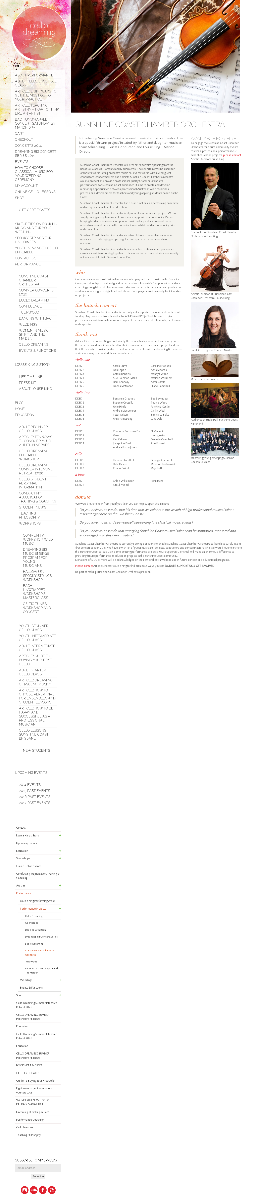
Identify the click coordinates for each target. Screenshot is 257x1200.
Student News (32, 507)
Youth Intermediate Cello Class (37, 638)
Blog (19, 403)
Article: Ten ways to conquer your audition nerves (35, 441)
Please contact (84, 566)
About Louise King (35, 389)
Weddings (28, 324)
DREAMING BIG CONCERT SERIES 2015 (35, 154)
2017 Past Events (34, 803)
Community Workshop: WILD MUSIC (38, 539)
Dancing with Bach (36, 318)
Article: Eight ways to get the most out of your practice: (35, 95)
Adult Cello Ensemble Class (36, 83)
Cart (19, 133)
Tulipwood (29, 312)
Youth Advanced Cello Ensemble (36, 250)
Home (20, 409)
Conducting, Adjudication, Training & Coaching (37, 497)
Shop (19, 198)
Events (22, 162)
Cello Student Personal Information (32, 483)
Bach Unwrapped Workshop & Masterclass (35, 592)
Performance (28, 264)
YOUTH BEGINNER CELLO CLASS (34, 628)
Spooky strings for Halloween (33, 240)
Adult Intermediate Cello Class (37, 648)
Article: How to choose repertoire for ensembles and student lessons (37, 696)
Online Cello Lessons (35, 192)
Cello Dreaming (34, 344)
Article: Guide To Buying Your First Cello (35, 660)
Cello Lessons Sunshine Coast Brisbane (34, 734)
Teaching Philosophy (29, 515)
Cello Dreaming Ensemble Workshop (34, 455)
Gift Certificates (34, 210)
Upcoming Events (31, 773)
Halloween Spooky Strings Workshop (37, 576)
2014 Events (30, 785)
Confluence (30, 306)
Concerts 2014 (28, 146)
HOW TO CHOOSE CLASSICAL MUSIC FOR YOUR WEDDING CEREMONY (34, 174)
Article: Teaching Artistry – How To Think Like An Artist (37, 109)
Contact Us (26, 258)
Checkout (24, 139)
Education (24, 415)
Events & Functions (37, 351)
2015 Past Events (34, 791)
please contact (232, 155)
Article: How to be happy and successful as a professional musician (36, 716)
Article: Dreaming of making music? (36, 682)
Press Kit (27, 383)
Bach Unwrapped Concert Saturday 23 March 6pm (35, 123)
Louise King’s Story (32, 365)
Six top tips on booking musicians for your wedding (36, 228)
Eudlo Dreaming (34, 300)
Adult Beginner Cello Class (33, 429)
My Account (26, 186)
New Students (36, 750)
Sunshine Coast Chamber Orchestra (34, 280)
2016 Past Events (35, 797)
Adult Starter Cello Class (32, 672)
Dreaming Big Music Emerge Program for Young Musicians (36, 558)
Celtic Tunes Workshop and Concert (37, 608)
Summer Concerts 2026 (36, 292)
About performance (34, 75)
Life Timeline (30, 377)
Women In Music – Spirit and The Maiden (35, 334)
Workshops (30, 523)
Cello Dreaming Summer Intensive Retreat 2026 (36, 469)
